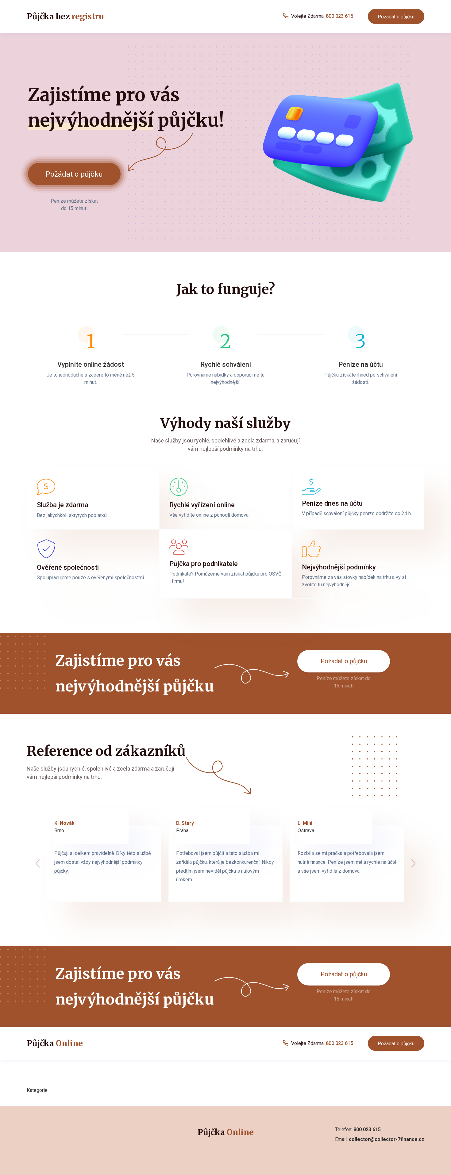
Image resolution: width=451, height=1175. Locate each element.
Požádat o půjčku (396, 17)
